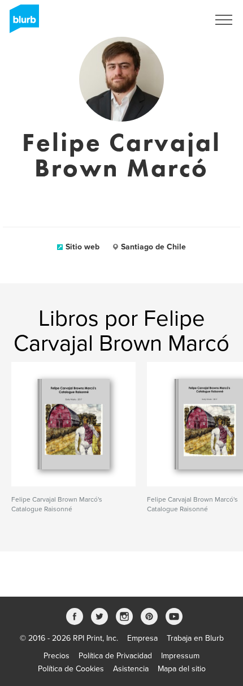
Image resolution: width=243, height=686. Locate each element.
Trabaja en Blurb (195, 638)
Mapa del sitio (182, 669)
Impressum (180, 656)
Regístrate (176, 19)
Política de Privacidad (115, 656)
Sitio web (82, 247)
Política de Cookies (71, 669)
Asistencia (131, 669)
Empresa (142, 638)
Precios (57, 656)
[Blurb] (21, 22)
